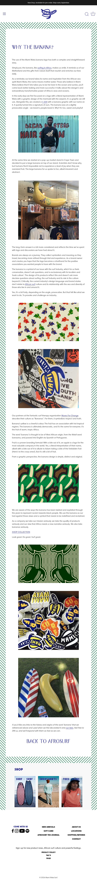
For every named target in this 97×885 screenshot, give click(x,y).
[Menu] (4, 14)
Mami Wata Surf (51, 877)
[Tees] (72, 791)
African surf (30, 284)
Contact (76, 839)
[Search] (86, 14)
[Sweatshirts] (48, 791)
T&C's (48, 855)
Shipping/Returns (76, 835)
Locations (76, 831)
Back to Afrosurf (48, 741)
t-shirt (44, 102)
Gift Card (48, 831)
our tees (69, 728)
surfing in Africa (44, 68)
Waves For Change (69, 415)
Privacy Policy (49, 852)
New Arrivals (48, 827)
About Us (76, 827)
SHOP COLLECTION (21, 532)
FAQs (48, 858)
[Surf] (25, 791)
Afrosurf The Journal (48, 835)
